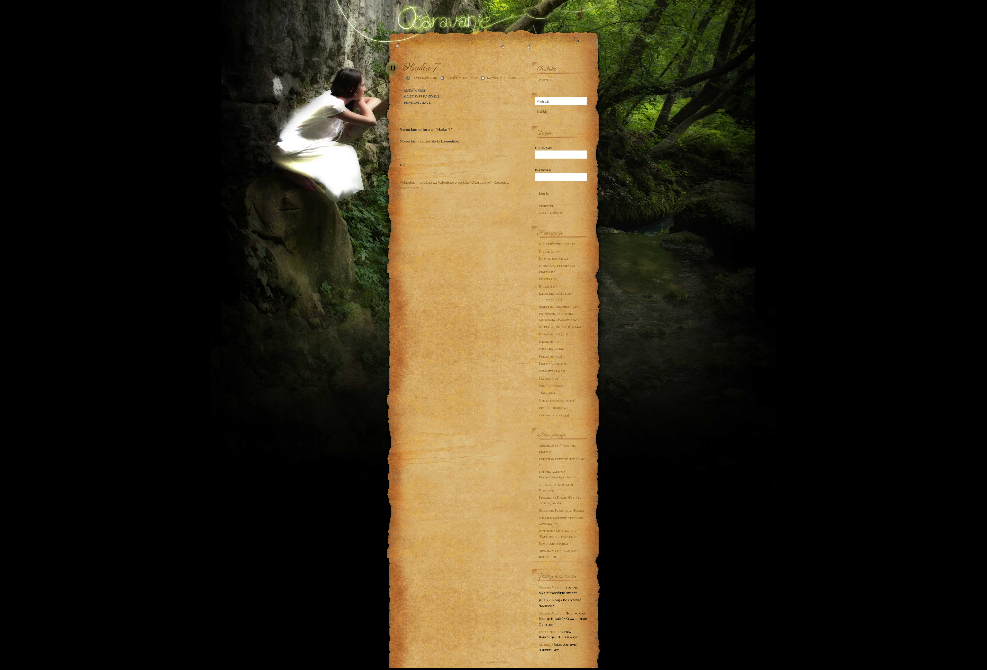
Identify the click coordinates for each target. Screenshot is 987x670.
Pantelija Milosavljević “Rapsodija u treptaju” (559, 533)
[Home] (442, 16)
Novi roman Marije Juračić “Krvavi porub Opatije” (563, 619)
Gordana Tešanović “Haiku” (562, 510)
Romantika (548, 370)
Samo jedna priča (553, 543)
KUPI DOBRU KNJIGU (556, 326)
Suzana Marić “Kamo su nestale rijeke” (558, 553)
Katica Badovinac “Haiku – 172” (559, 634)
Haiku (512, 77)
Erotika (545, 278)
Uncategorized (552, 400)
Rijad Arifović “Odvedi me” (558, 647)
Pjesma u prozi (551, 363)
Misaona (546, 348)
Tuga (543, 393)
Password (543, 170)
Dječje (544, 251)
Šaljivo (545, 378)
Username (543, 147)
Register (546, 205)
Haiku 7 (421, 68)
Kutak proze (549, 334)
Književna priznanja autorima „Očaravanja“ (558, 316)
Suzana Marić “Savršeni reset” (558, 590)
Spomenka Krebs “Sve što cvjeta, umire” (560, 500)
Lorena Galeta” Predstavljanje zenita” (558, 474)
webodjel (493, 662)
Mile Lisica (468, 77)
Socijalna (547, 385)
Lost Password (551, 213)
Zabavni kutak (551, 415)
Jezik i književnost (555, 306)
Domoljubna (549, 258)
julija (544, 600)
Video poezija (550, 407)
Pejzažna (546, 356)
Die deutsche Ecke (555, 243)
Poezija (545, 80)
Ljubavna (546, 341)
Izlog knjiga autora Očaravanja (555, 296)
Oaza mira (411, 165)
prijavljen (424, 141)
